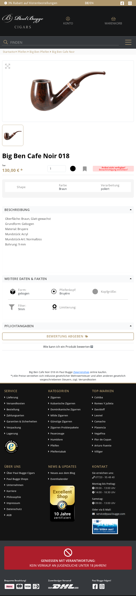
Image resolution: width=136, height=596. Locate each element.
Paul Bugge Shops (17, 479)
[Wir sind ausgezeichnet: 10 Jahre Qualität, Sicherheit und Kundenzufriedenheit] (62, 504)
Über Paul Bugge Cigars (21, 473)
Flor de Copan (102, 439)
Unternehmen (15, 485)
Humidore (56, 439)
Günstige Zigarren (61, 421)
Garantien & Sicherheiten (22, 421)
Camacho (100, 421)
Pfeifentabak (58, 451)
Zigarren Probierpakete (64, 427)
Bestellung (13, 409)
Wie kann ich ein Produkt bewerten (66, 347)
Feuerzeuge (57, 433)
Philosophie (14, 497)
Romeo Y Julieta (103, 403)
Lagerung (12, 433)
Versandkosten (16, 403)
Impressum (13, 503)
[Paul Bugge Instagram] (130, 3)
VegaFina (99, 433)
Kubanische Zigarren (62, 403)
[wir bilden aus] (105, 525)
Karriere (11, 491)
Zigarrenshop (81, 372)
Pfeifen (54, 445)
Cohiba (98, 397)
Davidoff (99, 409)
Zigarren (55, 397)
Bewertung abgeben (65, 336)
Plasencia (100, 427)
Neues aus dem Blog (62, 473)
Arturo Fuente (102, 445)
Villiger (98, 451)
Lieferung (12, 397)
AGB (9, 515)
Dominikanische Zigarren (65, 409)
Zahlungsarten (15, 415)
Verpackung (14, 427)
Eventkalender (59, 479)
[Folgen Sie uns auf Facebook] (122, 3)
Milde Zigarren (59, 415)
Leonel (98, 415)
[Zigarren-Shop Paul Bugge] (22, 21)
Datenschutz (14, 509)
